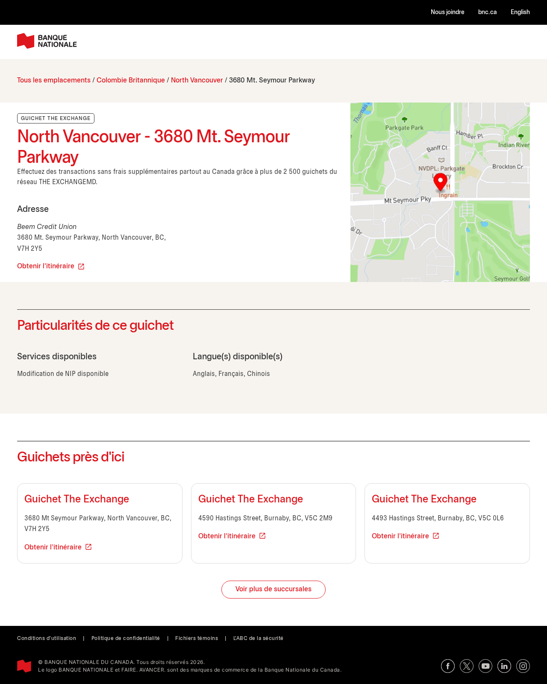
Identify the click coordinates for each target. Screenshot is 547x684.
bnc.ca (487, 12)
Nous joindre (448, 12)
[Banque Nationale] (47, 40)
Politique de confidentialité (125, 638)
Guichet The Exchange (76, 500)
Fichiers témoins (196, 638)
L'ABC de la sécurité (258, 638)
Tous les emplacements (54, 80)
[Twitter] (466, 666)
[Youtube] (485, 666)
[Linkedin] (504, 666)
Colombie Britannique (131, 80)
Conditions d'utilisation (46, 638)
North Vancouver (197, 80)
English (520, 12)
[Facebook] (448, 666)
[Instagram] (523, 666)
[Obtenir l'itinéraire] (440, 192)
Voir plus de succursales (273, 589)
